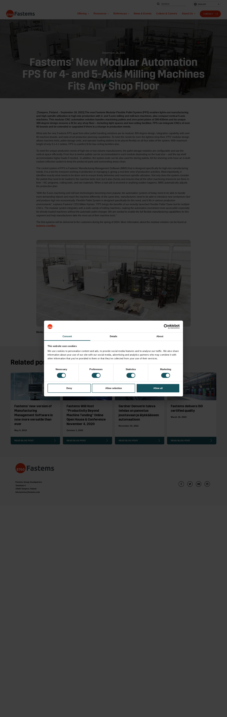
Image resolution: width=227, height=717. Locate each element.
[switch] (96, 375)
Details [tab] (113, 336)
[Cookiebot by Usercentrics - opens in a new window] (166, 326)
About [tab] (159, 336)
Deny (69, 388)
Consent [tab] (67, 336)
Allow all (158, 388)
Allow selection (113, 388)
